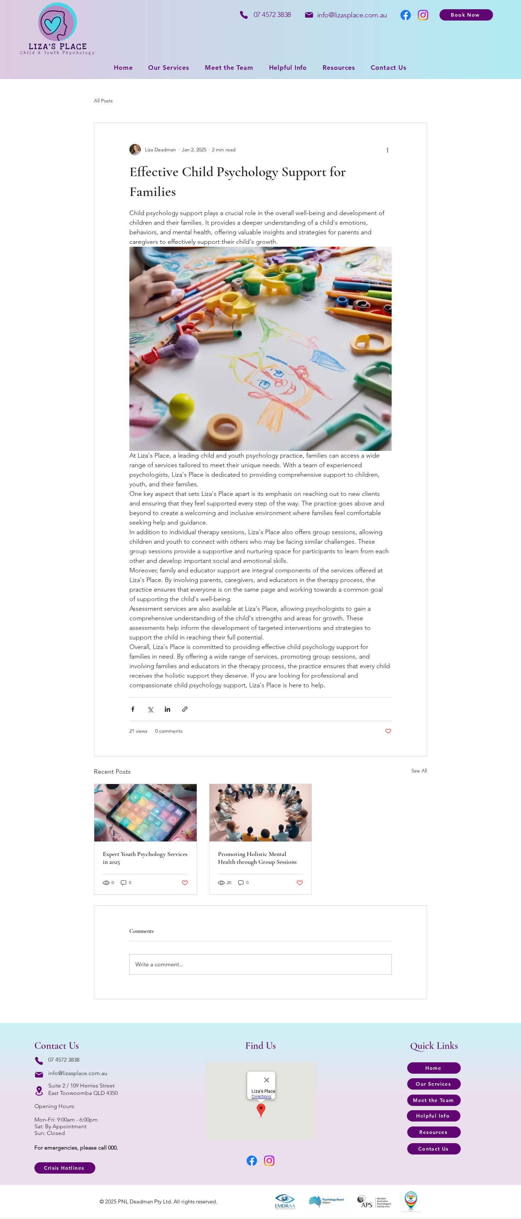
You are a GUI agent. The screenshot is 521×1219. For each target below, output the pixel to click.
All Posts (103, 100)
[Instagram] (423, 15)
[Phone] (243, 15)
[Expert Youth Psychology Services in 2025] (145, 812)
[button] (339, 68)
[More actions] (387, 149)
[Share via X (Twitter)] (150, 709)
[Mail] (309, 15)
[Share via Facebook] (132, 709)
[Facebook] (406, 15)
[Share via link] (184, 709)
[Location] (39, 1091)
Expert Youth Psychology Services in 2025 (145, 858)
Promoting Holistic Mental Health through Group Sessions (257, 858)
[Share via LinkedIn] (167, 709)
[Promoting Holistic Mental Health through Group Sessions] (260, 812)
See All (419, 770)
